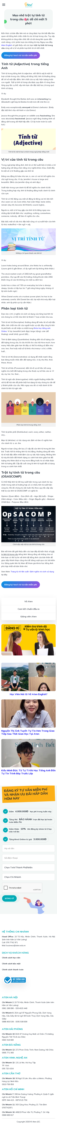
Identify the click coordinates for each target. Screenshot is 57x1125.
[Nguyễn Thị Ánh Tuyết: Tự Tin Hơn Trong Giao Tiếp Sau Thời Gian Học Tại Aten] (28, 713)
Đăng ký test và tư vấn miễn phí (20, 55)
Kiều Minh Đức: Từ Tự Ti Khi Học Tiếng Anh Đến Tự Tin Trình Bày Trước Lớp (28, 772)
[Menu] (4, 4)
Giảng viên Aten (28, 616)
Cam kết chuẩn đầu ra (28, 609)
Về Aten (28, 601)
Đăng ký (9, 898)
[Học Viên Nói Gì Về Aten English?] (28, 677)
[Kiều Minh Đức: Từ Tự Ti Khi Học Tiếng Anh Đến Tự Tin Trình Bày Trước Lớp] (28, 753)
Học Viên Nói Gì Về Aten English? (28, 694)
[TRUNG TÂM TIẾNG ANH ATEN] (28, 4)
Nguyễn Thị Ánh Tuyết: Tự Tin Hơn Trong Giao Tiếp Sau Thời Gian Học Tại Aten (27, 732)
